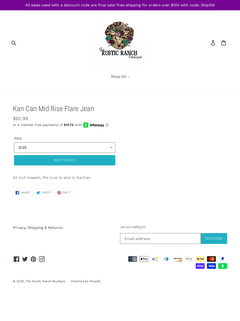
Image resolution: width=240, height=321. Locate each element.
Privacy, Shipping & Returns (38, 227)
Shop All (119, 76)
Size (18, 138)
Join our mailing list (133, 227)
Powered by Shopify (86, 281)
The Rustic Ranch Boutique (46, 281)
